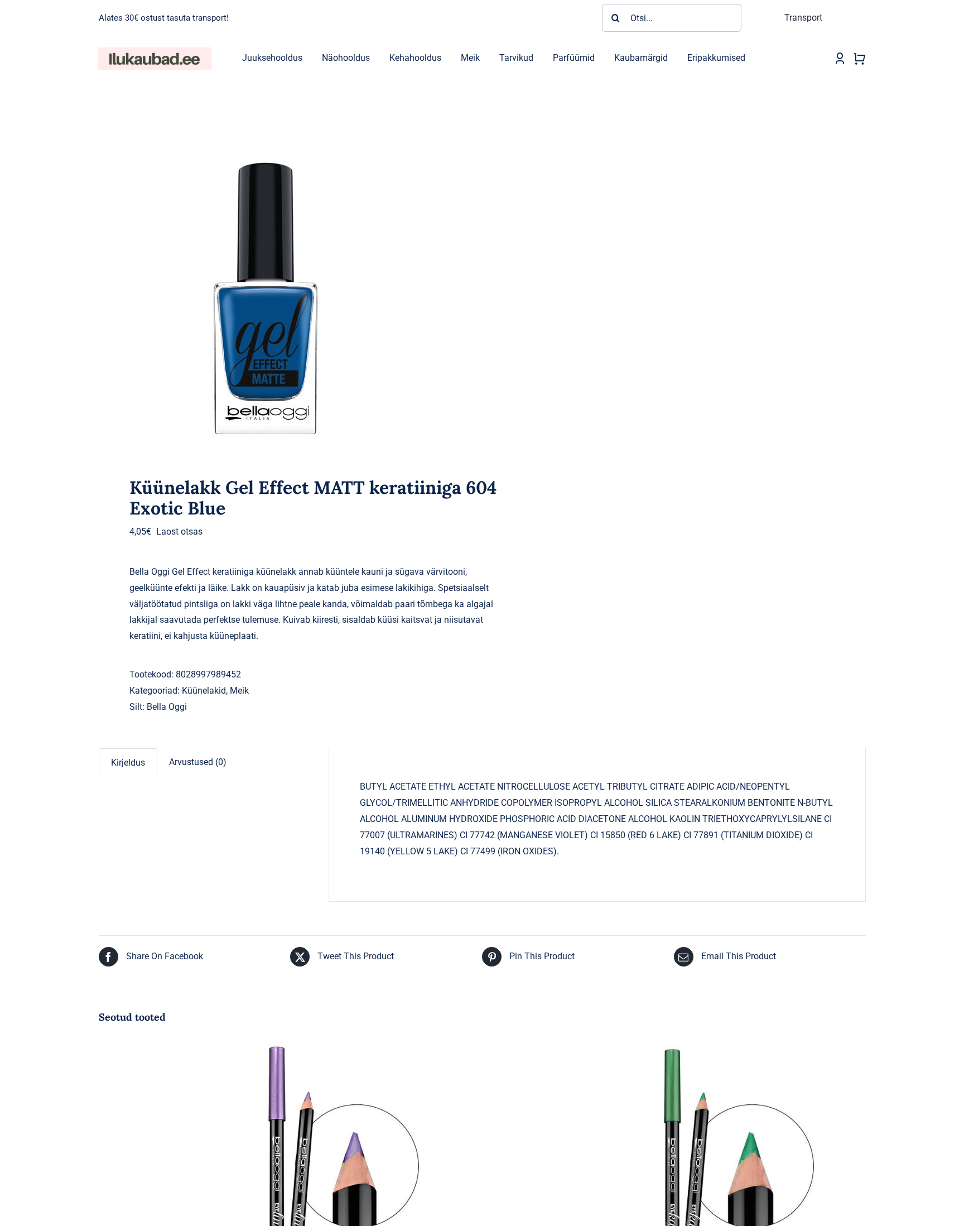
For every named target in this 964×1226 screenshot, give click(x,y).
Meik (239, 690)
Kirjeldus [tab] (128, 762)
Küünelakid (204, 690)
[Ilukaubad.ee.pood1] (154, 51)
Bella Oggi (167, 706)
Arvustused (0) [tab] (197, 762)
